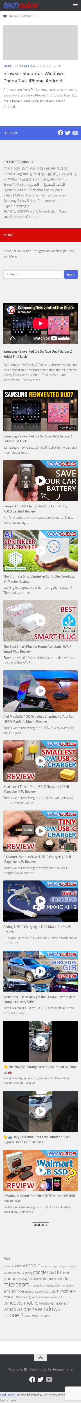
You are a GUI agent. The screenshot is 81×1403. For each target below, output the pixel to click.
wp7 (35, 1316)
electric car (14, 1272)
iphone (9, 1278)
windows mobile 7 (54, 1303)
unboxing (25, 1297)
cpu (5, 1273)
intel (66, 1273)
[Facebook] (60, 132)
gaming (28, 1273)
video (35, 1297)
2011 (10, 1266)
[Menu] (75, 5)
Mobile (8, 66)
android (20, 1265)
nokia (40, 1285)
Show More (32, 380)
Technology (26, 66)
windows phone (20, 1309)
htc (59, 1272)
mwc (33, 1285)
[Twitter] (67, 132)
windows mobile (20, 1303)
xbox (47, 1316)
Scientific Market (15, 185)
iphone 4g (22, 1279)
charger (62, 1266)
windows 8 (56, 1297)
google (40, 1272)
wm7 (28, 1316)
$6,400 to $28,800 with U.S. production (30, 211)
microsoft (16, 1284)
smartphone (13, 1291)
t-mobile (64, 1291)
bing (55, 1266)
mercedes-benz (60, 1278)
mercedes (41, 1279)
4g (4, 1266)
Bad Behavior (10, 1395)
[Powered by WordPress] (25, 1369)
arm (43, 1266)
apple (34, 1265)
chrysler (71, 1266)
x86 (41, 1316)
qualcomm (58, 1285)
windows (44, 1297)
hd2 (50, 1272)
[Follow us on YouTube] (75, 132)
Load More (40, 1224)
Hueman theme (63, 1369)
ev (22, 1273)
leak (31, 1279)
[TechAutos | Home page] (27, 5)
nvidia (48, 1285)
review (69, 1285)
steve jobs (49, 1291)
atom (49, 1266)
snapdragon (33, 1291)
